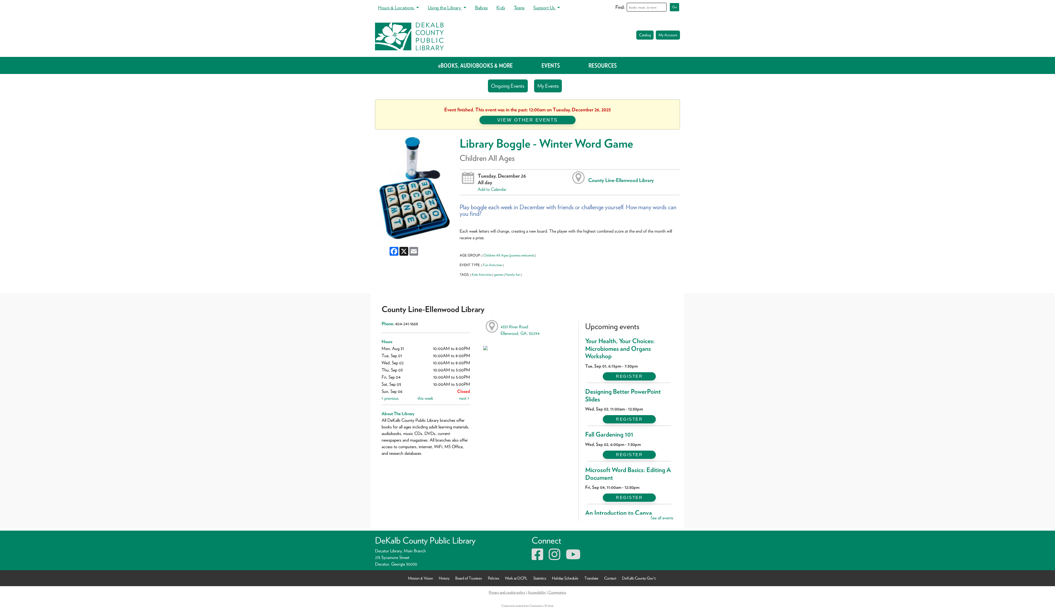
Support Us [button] (544, 7)
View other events (527, 120)
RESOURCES (602, 65)
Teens (519, 7)
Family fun (513, 274)
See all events (662, 517)
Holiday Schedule (565, 578)
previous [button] (391, 398)
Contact (610, 578)
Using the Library (445, 7)
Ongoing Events (507, 86)
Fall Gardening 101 (609, 434)
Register (629, 376)
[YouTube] (573, 557)
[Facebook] (537, 557)
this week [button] (425, 398)
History (444, 578)
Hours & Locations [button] (396, 7)
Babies (481, 7)
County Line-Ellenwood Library (621, 180)
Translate (591, 578)
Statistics (539, 578)
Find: (620, 7)
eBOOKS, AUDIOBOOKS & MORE (475, 65)
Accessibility (537, 592)
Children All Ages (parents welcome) (508, 255)
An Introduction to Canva (618, 513)
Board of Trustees (468, 578)
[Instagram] (554, 557)
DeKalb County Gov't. (639, 578)
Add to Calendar (492, 189)
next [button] (463, 398)
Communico (557, 592)
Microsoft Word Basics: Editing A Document (628, 473)
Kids (500, 7)
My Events (548, 86)
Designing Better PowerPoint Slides (623, 395)
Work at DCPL (516, 578)
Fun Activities (492, 265)
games (498, 274)
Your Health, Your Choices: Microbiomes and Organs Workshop (620, 348)
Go (674, 7)
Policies (493, 578)
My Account (668, 35)
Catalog (645, 35)
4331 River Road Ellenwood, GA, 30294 (520, 330)
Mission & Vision (420, 578)
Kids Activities (482, 274)
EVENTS (551, 65)
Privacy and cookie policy (507, 592)
